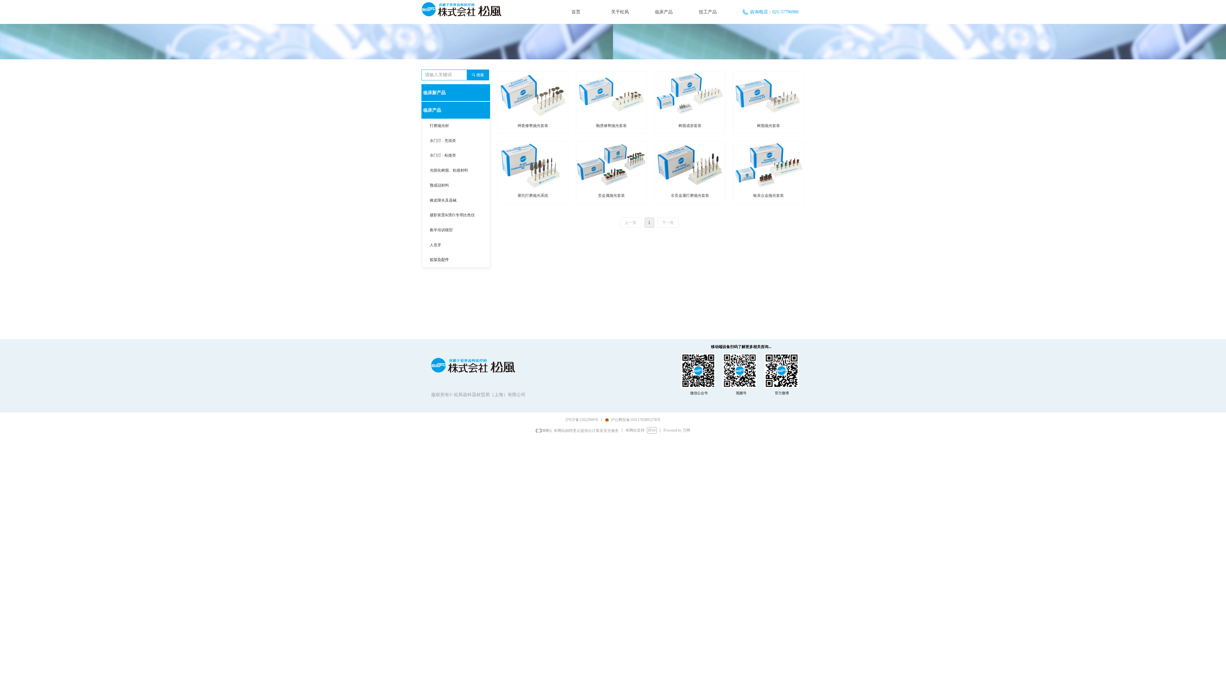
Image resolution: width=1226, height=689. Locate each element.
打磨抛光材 (439, 125)
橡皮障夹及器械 (443, 200)
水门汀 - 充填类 (443, 140)
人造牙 (435, 245)
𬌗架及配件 (439, 260)
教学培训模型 (441, 230)
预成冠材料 (439, 185)
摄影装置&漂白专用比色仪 (452, 215)
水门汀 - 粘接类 (443, 155)
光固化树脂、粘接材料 (449, 170)
